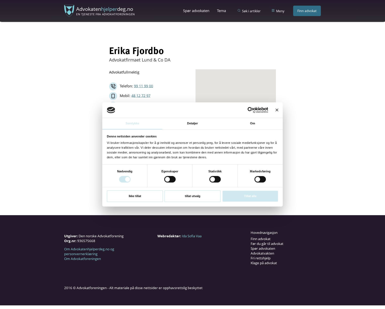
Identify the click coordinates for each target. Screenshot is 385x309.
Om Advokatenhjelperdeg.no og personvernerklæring (89, 251)
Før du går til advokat (267, 243)
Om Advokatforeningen (82, 258)
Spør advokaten (196, 10)
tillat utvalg (192, 196)
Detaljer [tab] (192, 123)
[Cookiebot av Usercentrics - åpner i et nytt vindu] (250, 110)
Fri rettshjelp (261, 258)
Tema (221, 10)
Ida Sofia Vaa (192, 236)
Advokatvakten (262, 253)
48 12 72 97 (140, 95)
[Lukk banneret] (277, 110)
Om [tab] (252, 123)
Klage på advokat (264, 263)
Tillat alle (250, 196)
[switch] (170, 179)
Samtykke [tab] (132, 123)
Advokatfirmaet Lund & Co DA (139, 60)
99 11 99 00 (143, 85)
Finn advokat (307, 11)
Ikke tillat (135, 196)
